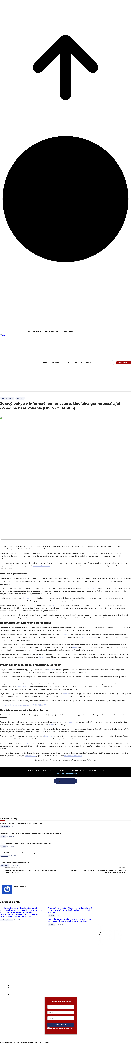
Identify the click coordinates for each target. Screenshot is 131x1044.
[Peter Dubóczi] (7, 889)
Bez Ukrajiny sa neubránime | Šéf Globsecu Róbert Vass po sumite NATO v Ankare (30, 833)
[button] (112, 362)
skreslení (56, 605)
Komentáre (4, 826)
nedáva (66, 694)
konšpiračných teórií (90, 637)
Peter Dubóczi (27, 413)
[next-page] (96, 907)
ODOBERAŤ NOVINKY (61, 1025)
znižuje (69, 722)
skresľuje (42, 657)
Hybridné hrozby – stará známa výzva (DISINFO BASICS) (25, 705)
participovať (91, 588)
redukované (22, 687)
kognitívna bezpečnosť (41, 566)
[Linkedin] (10, 331)
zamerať (29, 743)
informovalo (49, 736)
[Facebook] (1, 331)
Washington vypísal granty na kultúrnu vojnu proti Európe (21, 823)
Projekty (20, 398)
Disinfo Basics (7, 398)
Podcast (3, 836)
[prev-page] (95, 907)
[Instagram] (6, 331)
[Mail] (14, 331)
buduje (26, 598)
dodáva (75, 647)
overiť (51, 725)
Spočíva (66, 635)
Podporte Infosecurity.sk (65, 781)
